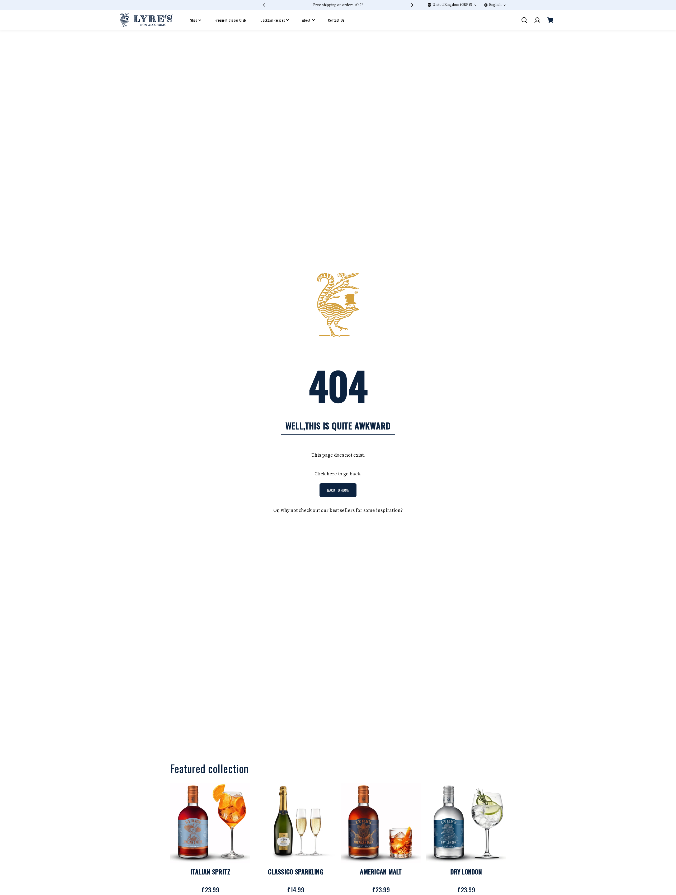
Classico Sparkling (295, 871)
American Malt (381, 871)
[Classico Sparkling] (296, 823)
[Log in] (537, 20)
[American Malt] (381, 823)
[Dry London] (466, 823)
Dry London (466, 871)
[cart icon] (550, 20)
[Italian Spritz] (210, 823)
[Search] (524, 20)
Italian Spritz (210, 871)
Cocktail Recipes (272, 20)
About (306, 20)
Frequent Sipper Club (230, 20)
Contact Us (336, 20)
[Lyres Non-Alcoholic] (146, 20)
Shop (193, 20)
